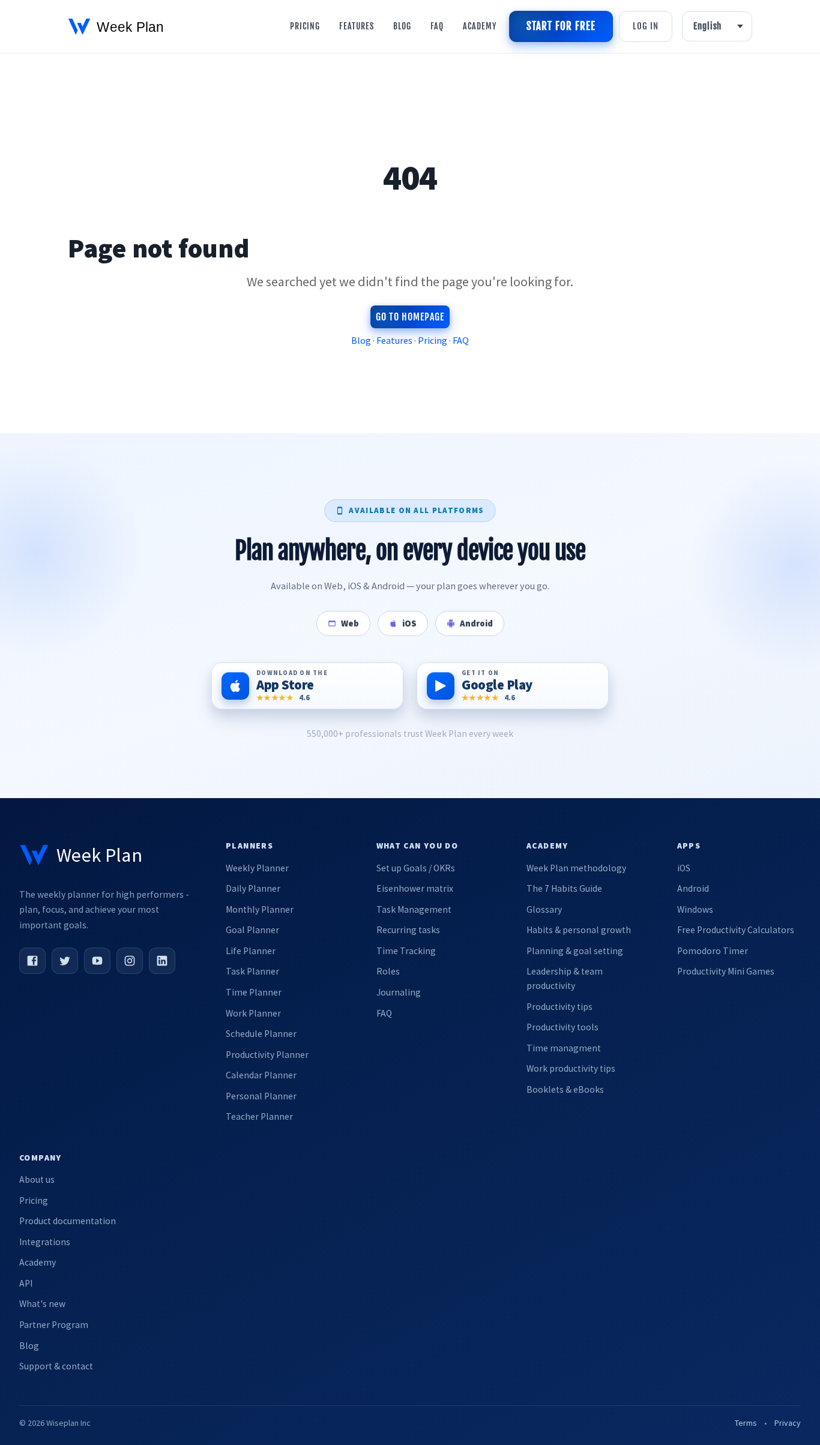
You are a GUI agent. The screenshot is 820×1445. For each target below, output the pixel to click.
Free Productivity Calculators (735, 930)
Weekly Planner (257, 868)
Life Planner (251, 951)
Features (356, 26)
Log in (646, 26)
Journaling (398, 992)
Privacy (787, 1422)
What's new (42, 1303)
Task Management (413, 909)
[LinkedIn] (162, 961)
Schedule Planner (261, 1033)
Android (693, 888)
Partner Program (53, 1324)
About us (37, 1179)
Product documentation (67, 1221)
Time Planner (254, 992)
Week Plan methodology (576, 868)
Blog (402, 26)
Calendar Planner (261, 1075)
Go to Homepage (410, 317)
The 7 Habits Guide (564, 888)
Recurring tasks (408, 930)
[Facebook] (32, 961)
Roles (388, 971)
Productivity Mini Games (725, 971)
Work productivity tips (570, 1068)
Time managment (563, 1048)
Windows (695, 909)
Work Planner (253, 1013)
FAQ (461, 340)
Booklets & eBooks (565, 1089)
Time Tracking (406, 951)
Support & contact (56, 1366)
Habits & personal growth (578, 930)
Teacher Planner (259, 1116)
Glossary (544, 909)
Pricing (305, 26)
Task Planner (252, 971)
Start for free (560, 26)
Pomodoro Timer (712, 951)
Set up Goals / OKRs (415, 868)
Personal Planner (261, 1096)
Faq (437, 26)
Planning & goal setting (574, 951)
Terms (746, 1422)
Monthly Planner (260, 909)
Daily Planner (253, 888)
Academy (479, 26)
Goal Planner (252, 930)
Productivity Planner (267, 1054)
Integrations (44, 1242)
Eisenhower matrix (414, 888)
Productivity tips (559, 1006)
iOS (683, 868)
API (25, 1283)
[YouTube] (97, 961)
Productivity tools (562, 1027)
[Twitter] (65, 961)
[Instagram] (129, 961)
